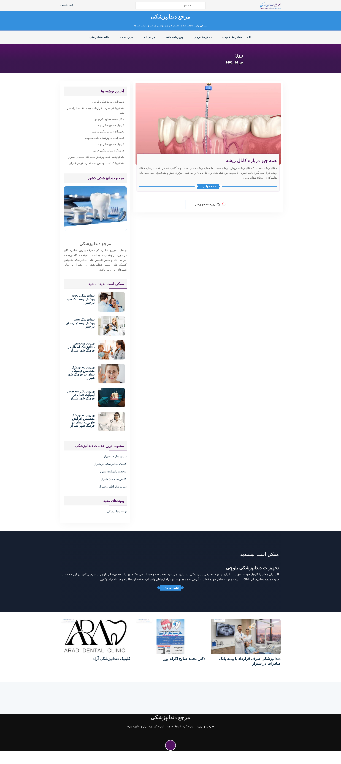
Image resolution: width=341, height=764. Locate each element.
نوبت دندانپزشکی (117, 511)
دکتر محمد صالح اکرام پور (109, 118)
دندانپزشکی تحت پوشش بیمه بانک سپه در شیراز (96, 156)
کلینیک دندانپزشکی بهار (110, 144)
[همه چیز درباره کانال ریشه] (208, 123)
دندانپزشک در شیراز (115, 456)
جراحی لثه (149, 37)
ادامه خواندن (209, 186)
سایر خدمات (126, 37)
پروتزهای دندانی (174, 37)
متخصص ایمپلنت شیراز (113, 471)
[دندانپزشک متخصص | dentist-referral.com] (270, 5)
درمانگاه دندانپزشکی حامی (108, 150)
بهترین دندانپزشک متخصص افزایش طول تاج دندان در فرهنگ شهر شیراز (82, 420)
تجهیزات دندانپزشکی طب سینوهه (104, 137)
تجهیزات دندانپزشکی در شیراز (106, 131)
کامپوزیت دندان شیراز (114, 478)
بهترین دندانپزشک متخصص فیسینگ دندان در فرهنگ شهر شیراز (81, 373)
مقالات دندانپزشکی (100, 37)
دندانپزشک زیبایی (203, 37)
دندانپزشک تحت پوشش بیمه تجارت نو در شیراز (97, 163)
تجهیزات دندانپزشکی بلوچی (108, 101)
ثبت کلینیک (66, 4)
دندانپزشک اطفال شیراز (113, 486)
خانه (249, 37)
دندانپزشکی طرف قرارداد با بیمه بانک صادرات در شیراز (95, 110)
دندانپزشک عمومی (232, 37)
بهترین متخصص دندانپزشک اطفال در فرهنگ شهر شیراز (81, 347)
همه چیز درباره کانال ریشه (251, 160)
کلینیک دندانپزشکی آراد (111, 125)
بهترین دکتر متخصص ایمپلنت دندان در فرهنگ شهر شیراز (81, 394)
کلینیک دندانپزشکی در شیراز (110, 463)
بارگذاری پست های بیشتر (208, 204)
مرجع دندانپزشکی (170, 17)
